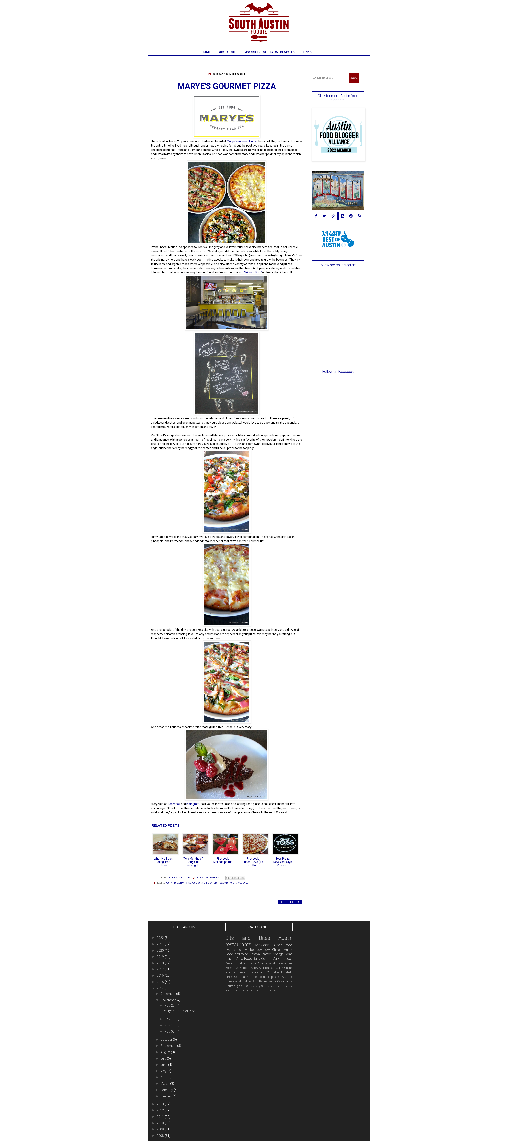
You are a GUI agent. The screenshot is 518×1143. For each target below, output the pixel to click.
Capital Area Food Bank (242, 959)
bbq (253, 950)
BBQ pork (248, 986)
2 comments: (213, 878)
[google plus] (333, 216)
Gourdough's (233, 986)
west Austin (230, 883)
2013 (161, 1104)
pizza (221, 883)
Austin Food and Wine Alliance (246, 963)
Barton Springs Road (277, 954)
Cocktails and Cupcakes (263, 972)
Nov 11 (169, 1025)
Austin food (241, 968)
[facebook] (316, 216)
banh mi (247, 977)
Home (206, 52)
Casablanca (285, 981)
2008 (161, 1136)
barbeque (260, 977)
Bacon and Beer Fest (281, 986)
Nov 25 (169, 1005)
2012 (161, 1110)
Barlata (269, 968)
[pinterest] (351, 216)
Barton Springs (233, 990)
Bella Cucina (249, 990)
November (168, 1000)
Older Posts (290, 902)
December (168, 994)
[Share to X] (235, 878)
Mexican (262, 945)
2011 (161, 1117)
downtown (263, 950)
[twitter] (324, 216)
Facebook (174, 804)
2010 (161, 1123)
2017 (161, 969)
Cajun (279, 968)
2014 (161, 988)
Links (307, 52)
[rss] (359, 216)
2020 (161, 950)
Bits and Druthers (266, 990)
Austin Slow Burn (246, 981)
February (167, 1090)
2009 (161, 1129)
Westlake (243, 883)
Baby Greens (262, 986)
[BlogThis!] (231, 878)
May (163, 1071)
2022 (161, 938)
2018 (161, 963)
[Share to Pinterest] (243, 878)
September (168, 1046)
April (163, 1077)
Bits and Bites (247, 938)
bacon (288, 959)
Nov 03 (169, 1031)
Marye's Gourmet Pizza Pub (202, 883)
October (166, 1039)
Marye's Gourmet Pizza (226, 86)
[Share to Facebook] (239, 878)
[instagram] (342, 216)
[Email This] (227, 878)
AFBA (254, 968)
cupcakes (274, 977)
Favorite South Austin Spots (269, 52)
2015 (161, 982)
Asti (261, 968)
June (164, 1065)
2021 (161, 944)
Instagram (193, 804)
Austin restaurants (176, 883)
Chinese (277, 950)
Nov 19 (169, 1019)
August (165, 1052)
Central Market (271, 959)
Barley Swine (267, 981)
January (166, 1096)
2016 (161, 975)
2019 (161, 957)
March (165, 1083)
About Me (227, 52)
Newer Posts (163, 902)
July (163, 1058)
